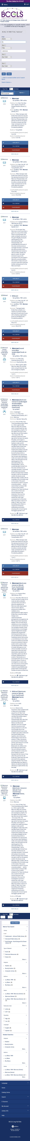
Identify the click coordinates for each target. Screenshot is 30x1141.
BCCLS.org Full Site (15, 1122)
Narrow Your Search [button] (8, 927)
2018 (6, 1009)
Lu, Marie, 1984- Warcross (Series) (14, 993)
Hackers (7, 965)
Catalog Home (6, 1092)
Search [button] (4, 1097)
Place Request (16, 150)
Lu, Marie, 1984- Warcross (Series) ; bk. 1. (15, 999)
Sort (2, 91)
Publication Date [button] (8, 1005)
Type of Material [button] (7, 948)
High (6, 1018)
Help (3, 1115)
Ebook (7, 957)
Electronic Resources (11, 954)
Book (6, 951)
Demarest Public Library (11, 939)
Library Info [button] (5, 1111)
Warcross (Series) (9, 996)
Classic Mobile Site (15, 1137)
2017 (6, 1011)
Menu (6, 4)
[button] (22, 92)
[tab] (22, 92)
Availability (16, 142)
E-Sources (5, 1101)
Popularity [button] (6, 1015)
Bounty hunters (9, 968)
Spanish (7, 1030)
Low (6, 1021)
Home (3, 1088)
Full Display (16, 146)
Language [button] (6, 1024)
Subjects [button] (6, 962)
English (7, 1028)
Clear (9, 74)
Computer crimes (9, 971)
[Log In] (24, 4)
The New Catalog (11, 1)
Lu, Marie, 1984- (9, 979)
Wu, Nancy (8, 985)
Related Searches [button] (8, 1034)
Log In (27, 4)
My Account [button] (5, 1106)
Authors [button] (6, 976)
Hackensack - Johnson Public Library (15, 936)
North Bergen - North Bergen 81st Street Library (15, 942)
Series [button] (5, 990)
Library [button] (5, 930)
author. (21, 100)
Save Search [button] (15, 922)
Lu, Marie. (7, 982)
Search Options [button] (6, 82)
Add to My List (14, 154)
